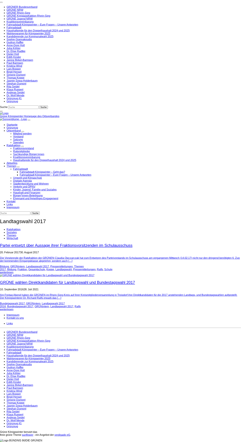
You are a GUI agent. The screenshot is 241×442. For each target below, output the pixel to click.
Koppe (50, 269)
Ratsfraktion (13, 229)
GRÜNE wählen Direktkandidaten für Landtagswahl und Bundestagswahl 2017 (67, 282)
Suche (4, 107)
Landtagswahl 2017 (37, 266)
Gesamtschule (36, 269)
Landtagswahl (63, 269)
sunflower (27, 434)
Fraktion (22, 269)
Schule (108, 269)
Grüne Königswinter (12, 116)
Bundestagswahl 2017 (20, 306)
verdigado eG (62, 434)
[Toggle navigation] (1, 2)
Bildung (4, 266)
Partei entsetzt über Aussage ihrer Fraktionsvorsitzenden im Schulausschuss (66, 245)
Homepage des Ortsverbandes (41, 116)
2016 (3, 306)
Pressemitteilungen (61, 266)
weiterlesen (6, 272)
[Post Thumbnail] (47, 275)
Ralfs (100, 269)
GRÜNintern (17, 266)
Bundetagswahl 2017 (12, 303)
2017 (3, 269)
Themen (11, 235)
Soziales (12, 232)
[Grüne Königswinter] (4, 113)
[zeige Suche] (1, 111)
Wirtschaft (12, 238)
